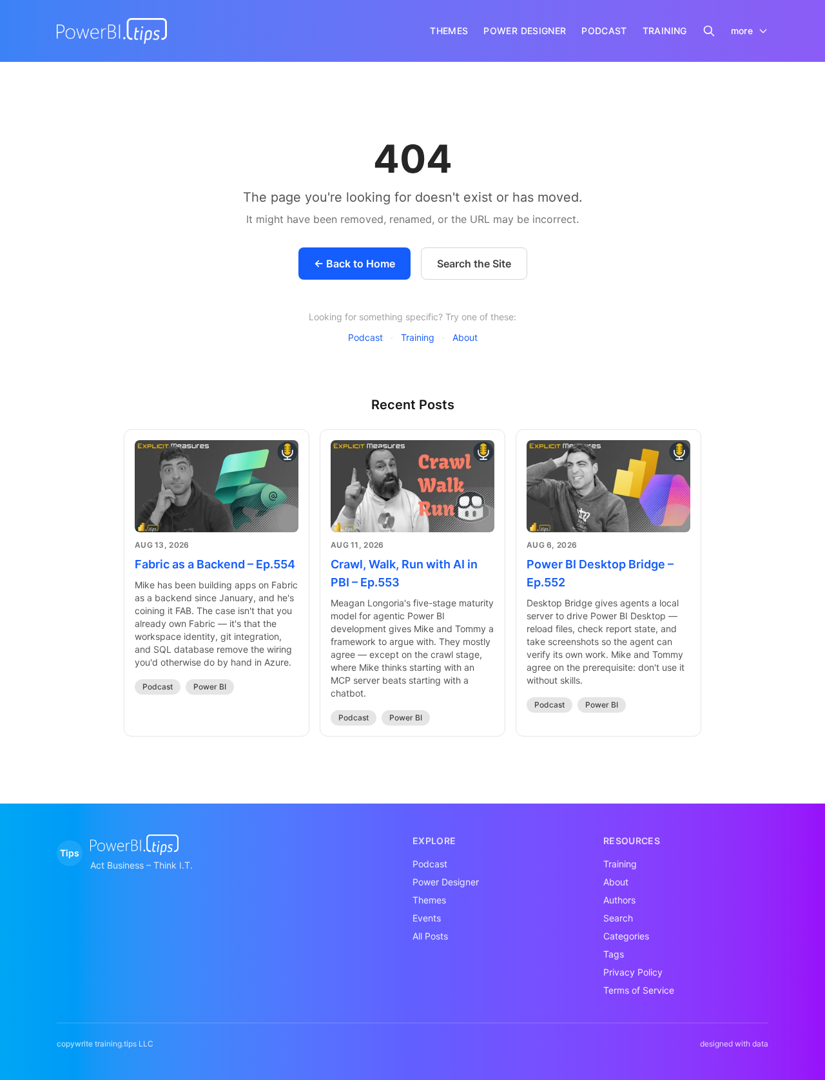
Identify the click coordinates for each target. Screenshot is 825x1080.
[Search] (709, 30)
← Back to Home (354, 263)
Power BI (209, 686)
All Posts (430, 936)
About (465, 337)
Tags (613, 954)
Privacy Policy (633, 972)
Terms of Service (638, 990)
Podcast (365, 337)
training (665, 30)
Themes (429, 899)
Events (426, 917)
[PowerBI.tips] (112, 31)
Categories (626, 936)
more (742, 30)
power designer (524, 30)
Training (417, 337)
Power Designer (445, 881)
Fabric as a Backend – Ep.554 (215, 564)
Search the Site (474, 263)
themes (449, 30)
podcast (603, 30)
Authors (619, 899)
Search (618, 917)
